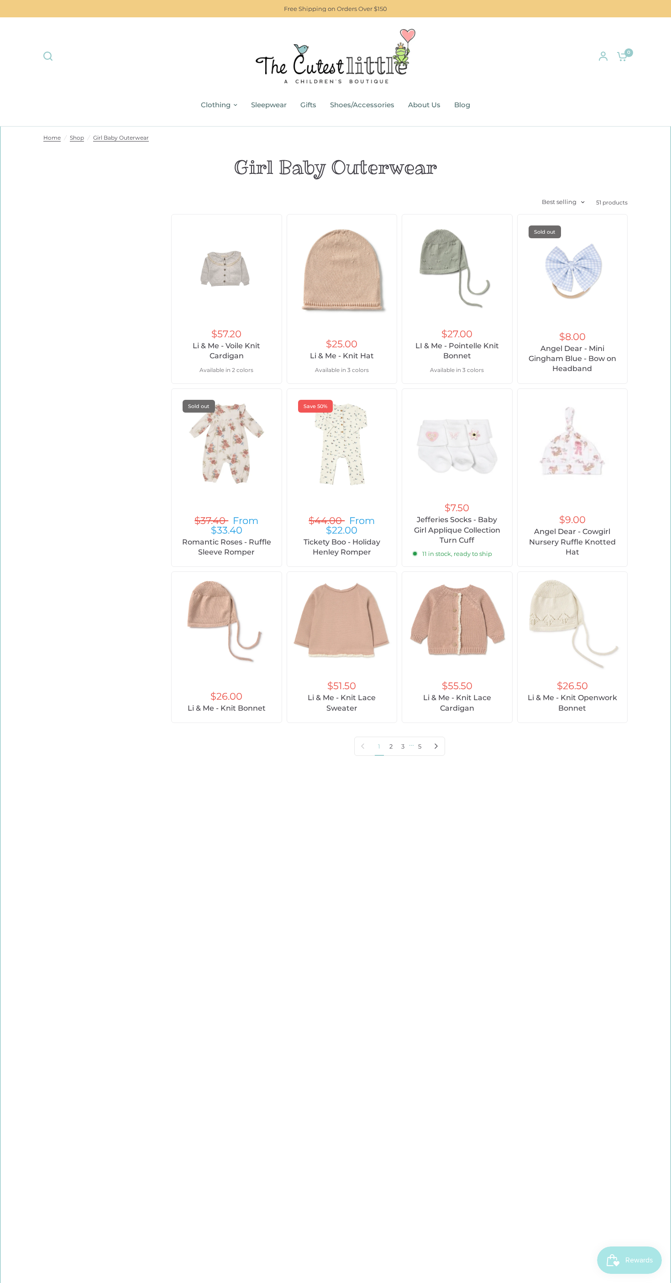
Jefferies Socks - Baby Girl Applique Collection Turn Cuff (457, 530)
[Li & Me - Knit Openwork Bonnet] (572, 624)
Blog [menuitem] (462, 104)
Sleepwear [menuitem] (269, 104)
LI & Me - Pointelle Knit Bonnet (457, 350)
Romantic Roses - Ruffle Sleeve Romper (226, 547)
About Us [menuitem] (424, 104)
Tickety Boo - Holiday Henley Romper (342, 547)
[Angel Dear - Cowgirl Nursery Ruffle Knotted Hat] (572, 443)
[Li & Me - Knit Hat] (342, 269)
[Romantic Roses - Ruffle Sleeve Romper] (226, 443)
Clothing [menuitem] (216, 104)
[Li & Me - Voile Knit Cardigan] (226, 269)
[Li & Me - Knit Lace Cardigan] (457, 619)
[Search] (50, 56)
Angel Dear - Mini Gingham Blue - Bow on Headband (572, 358)
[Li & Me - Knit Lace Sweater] (342, 619)
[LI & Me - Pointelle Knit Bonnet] (457, 269)
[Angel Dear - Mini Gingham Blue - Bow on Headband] (572, 269)
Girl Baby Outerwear (121, 137)
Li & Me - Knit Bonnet (227, 708)
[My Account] (603, 56)
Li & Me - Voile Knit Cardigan (226, 350)
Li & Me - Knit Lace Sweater (342, 702)
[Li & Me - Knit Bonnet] (226, 623)
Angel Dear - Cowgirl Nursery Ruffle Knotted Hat (572, 541)
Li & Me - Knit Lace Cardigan (457, 702)
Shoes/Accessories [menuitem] (362, 104)
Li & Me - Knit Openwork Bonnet (572, 702)
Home (52, 137)
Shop (77, 137)
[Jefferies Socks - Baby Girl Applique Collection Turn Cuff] (457, 443)
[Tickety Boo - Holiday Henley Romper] (342, 443)
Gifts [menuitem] (308, 104)
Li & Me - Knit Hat (342, 355)
